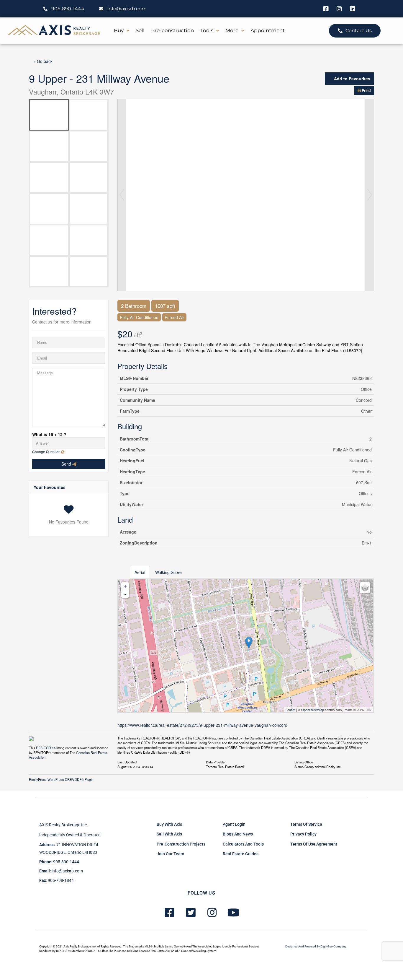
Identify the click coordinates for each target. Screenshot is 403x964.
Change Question (46, 451)
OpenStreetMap (312, 709)
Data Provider (216, 762)
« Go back (43, 61)
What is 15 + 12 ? (49, 434)
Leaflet (290, 709)
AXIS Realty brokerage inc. (63, 824)
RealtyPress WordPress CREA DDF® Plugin (61, 779)
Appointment (267, 30)
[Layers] (365, 587)
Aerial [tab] (140, 572)
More (231, 30)
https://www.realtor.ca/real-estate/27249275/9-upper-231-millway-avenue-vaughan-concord (202, 725)
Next (369, 195)
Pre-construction (172, 30)
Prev (121, 195)
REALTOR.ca (45, 747)
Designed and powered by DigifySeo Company (315, 946)
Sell (140, 30)
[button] (121, 31)
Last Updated (127, 762)
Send (66, 464)
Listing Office (303, 762)
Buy (119, 30)
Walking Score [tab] (168, 572)
